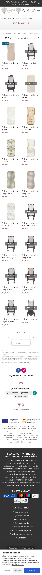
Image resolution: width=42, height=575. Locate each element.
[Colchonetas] (9, 337)
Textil (20, 360)
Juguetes (13, 548)
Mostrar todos (33, 33)
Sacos (35, 358)
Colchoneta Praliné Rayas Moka (30, 288)
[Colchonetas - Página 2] (25, 337)
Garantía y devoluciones (22, 526)
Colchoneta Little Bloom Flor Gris (29, 224)
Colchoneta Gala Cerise (29, 64)
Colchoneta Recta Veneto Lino (30, 96)
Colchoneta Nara (29, 319)
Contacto (22, 537)
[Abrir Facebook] (18, 370)
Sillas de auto (27, 548)
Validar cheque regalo (22, 534)
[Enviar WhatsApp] (34, 393)
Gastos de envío (22, 523)
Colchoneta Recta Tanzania (10, 224)
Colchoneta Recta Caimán (10, 160)
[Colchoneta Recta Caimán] (11, 147)
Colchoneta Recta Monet (10, 128)
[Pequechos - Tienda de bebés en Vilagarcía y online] (11, 10)
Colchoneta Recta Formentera (30, 128)
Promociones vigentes (22, 530)
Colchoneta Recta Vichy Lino (30, 192)
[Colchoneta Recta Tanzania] (11, 212)
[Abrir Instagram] (24, 370)
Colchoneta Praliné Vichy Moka (30, 256)
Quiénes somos (22, 515)
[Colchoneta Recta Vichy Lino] (31, 180)
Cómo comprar (22, 512)
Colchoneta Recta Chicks (30, 160)
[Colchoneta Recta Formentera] (31, 115)
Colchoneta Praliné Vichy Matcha (10, 288)
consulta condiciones (21, 410)
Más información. (18, 565)
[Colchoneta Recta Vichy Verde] (11, 180)
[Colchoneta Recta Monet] (11, 115)
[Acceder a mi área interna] (28, 10)
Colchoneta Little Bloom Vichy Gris (9, 256)
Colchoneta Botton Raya (10, 96)
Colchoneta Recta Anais (10, 64)
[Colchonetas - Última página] (33, 337)
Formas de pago (21, 519)
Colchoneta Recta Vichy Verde (10, 192)
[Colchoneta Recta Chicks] (31, 147)
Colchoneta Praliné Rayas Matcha (10, 320)
